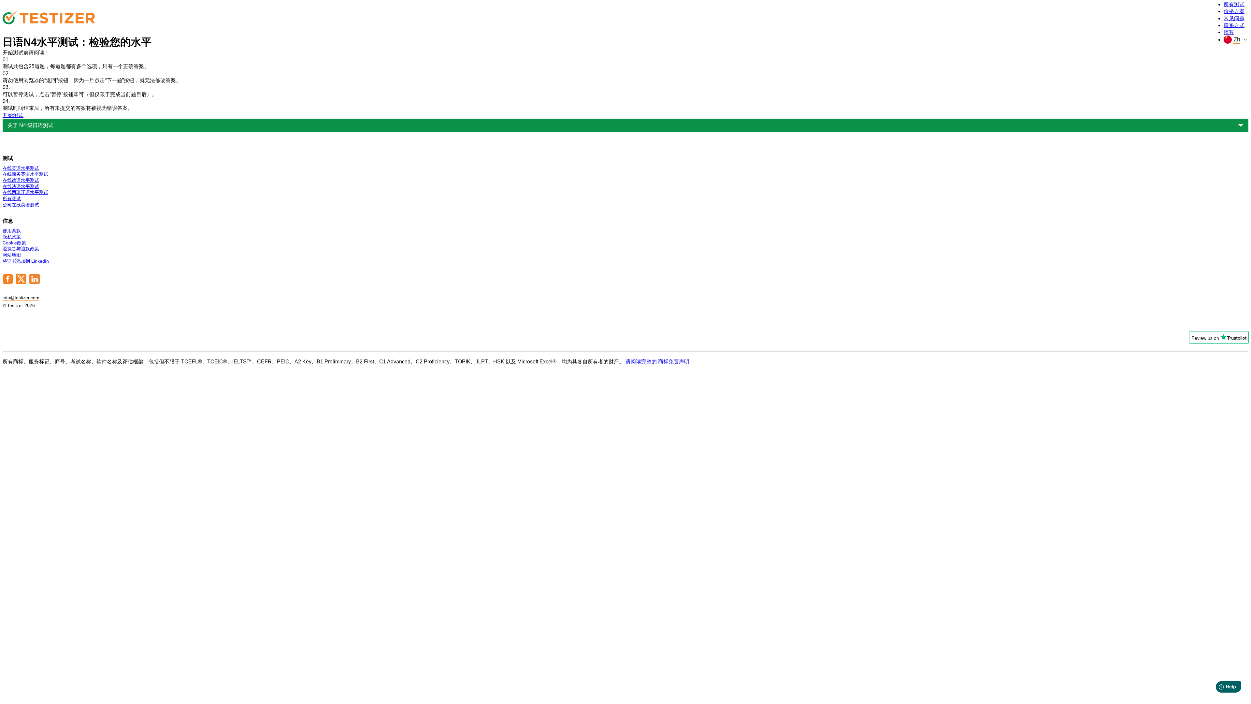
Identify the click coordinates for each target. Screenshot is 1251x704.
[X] (21, 282)
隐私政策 (12, 236)
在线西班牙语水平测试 (25, 192)
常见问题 (1234, 18)
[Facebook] (8, 282)
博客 (1229, 32)
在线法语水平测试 (21, 186)
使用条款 (12, 230)
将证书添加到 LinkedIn (26, 261)
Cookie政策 (14, 242)
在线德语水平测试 (21, 180)
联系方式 (1234, 25)
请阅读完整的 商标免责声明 (657, 361)
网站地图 (12, 254)
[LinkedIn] (34, 282)
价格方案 (1234, 11)
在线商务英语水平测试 (25, 174)
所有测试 (1234, 4)
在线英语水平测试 (21, 168)
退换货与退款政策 (21, 248)
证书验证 (1233, 321)
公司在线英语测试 (21, 204)
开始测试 (13, 115)
